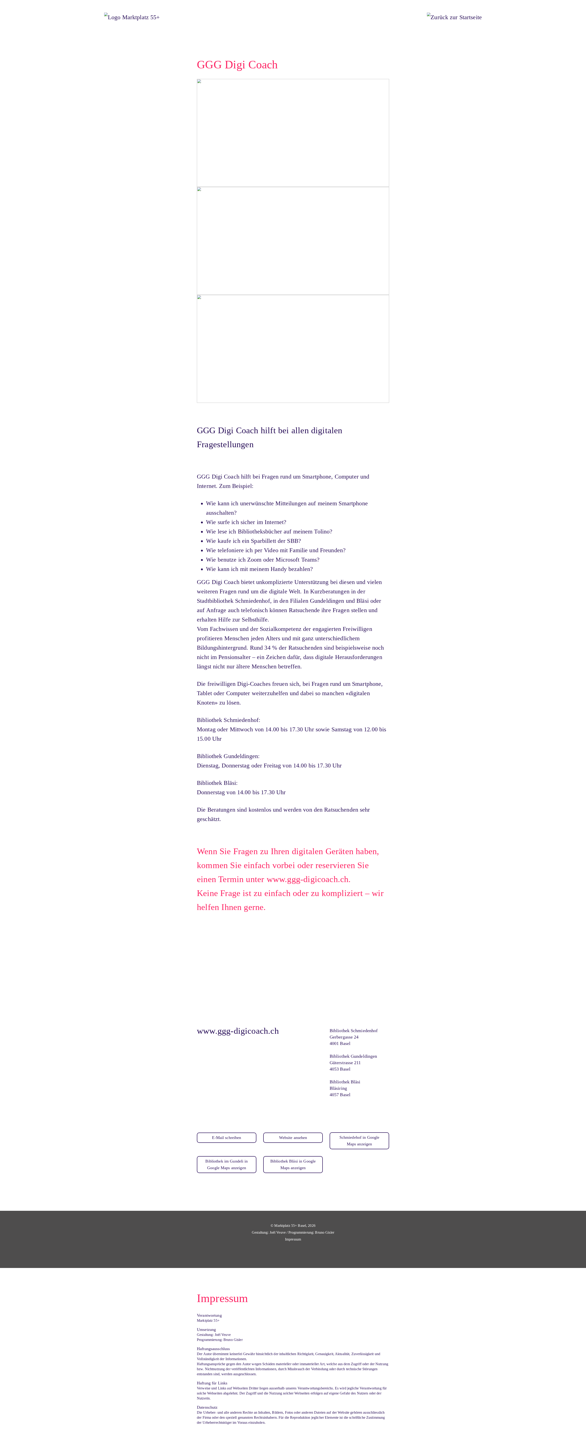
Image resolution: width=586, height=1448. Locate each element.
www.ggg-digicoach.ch (238, 1031)
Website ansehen (293, 1137)
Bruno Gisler (324, 1232)
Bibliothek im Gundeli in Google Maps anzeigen (226, 1164)
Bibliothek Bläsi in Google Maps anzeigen (293, 1164)
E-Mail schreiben (226, 1137)
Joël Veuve (278, 1232)
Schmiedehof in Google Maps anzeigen (359, 1140)
